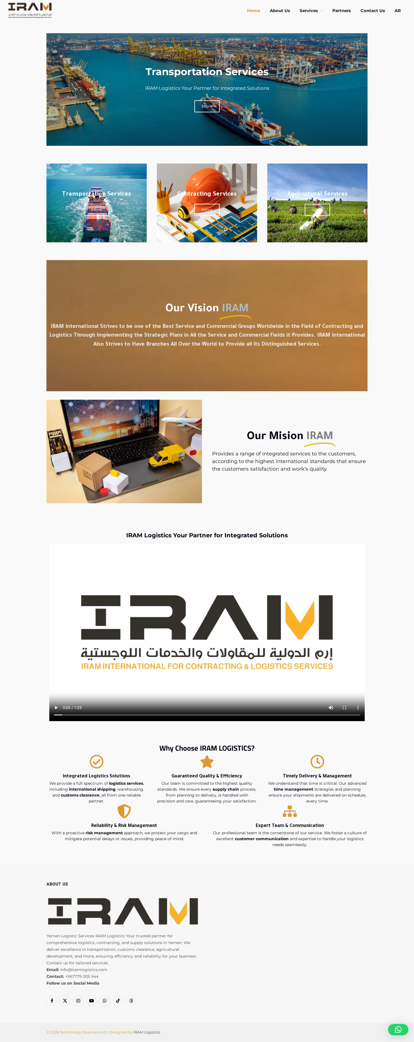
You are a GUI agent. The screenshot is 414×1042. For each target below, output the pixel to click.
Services (309, 10)
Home (253, 10)
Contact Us (372, 10)
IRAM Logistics (146, 1032)
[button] (398, 1029)
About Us (280, 10)
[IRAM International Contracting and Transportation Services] (30, 10)
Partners (341, 10)
